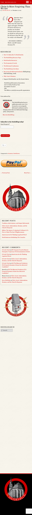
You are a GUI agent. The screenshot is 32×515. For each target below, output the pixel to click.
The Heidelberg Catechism (11, 69)
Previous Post (5, 173)
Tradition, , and (15, 223)
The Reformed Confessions (11, 66)
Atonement (10, 153)
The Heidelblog (8, 2)
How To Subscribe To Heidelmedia (13, 54)
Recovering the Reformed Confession (13, 71)
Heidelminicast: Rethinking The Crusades (13, 237)
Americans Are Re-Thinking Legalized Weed (14, 234)
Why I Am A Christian (10, 76)
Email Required (5, 124)
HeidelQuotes (16, 153)
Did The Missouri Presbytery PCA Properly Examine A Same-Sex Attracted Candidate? (14, 265)
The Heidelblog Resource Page (12, 57)
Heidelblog (6, 10)
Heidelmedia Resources (10, 60)
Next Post (27, 173)
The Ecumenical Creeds (10, 63)
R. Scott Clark (6, 250)
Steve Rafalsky (6, 280)
